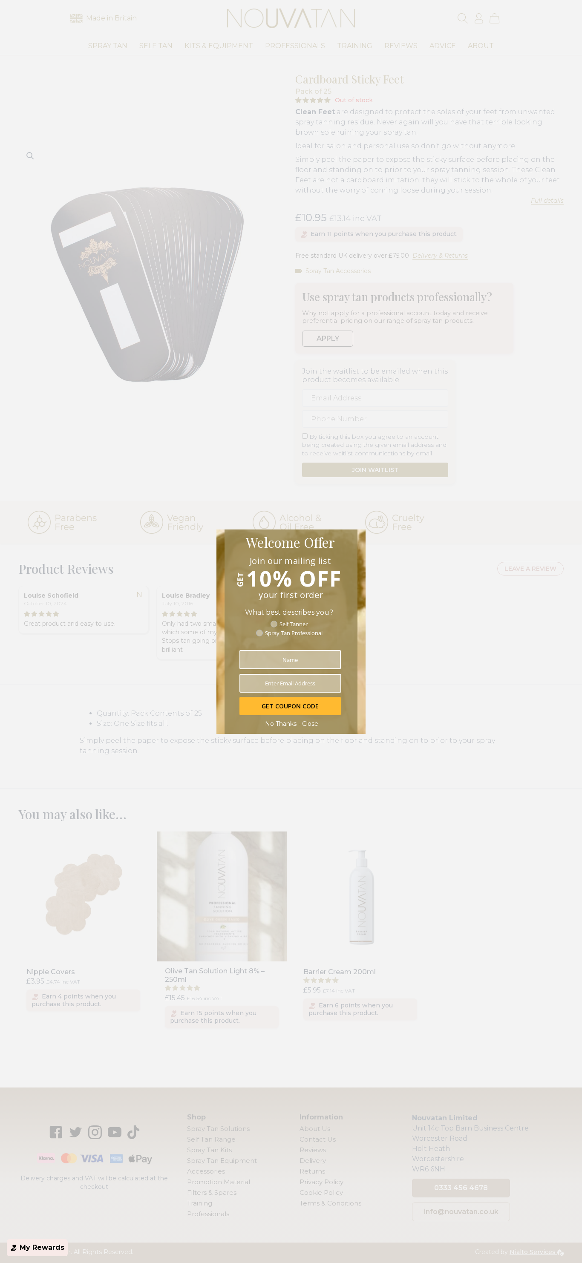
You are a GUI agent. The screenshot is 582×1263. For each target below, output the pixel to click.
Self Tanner (293, 624)
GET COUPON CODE (290, 706)
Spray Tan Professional (294, 633)
